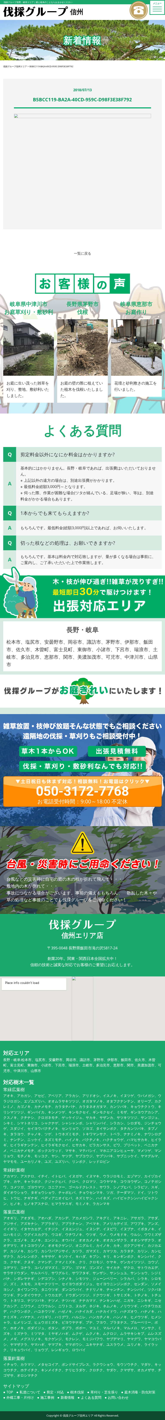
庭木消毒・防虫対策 (139, 1392)
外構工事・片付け (20, 1397)
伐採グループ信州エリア (78, 1415)
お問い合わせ (118, 1397)
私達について (30, 1392)
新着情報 (67, 1397)
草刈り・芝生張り (104, 1392)
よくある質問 (91, 1397)
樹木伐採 (77, 1392)
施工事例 (47, 1397)
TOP (9, 1392)
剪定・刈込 (55, 1392)
